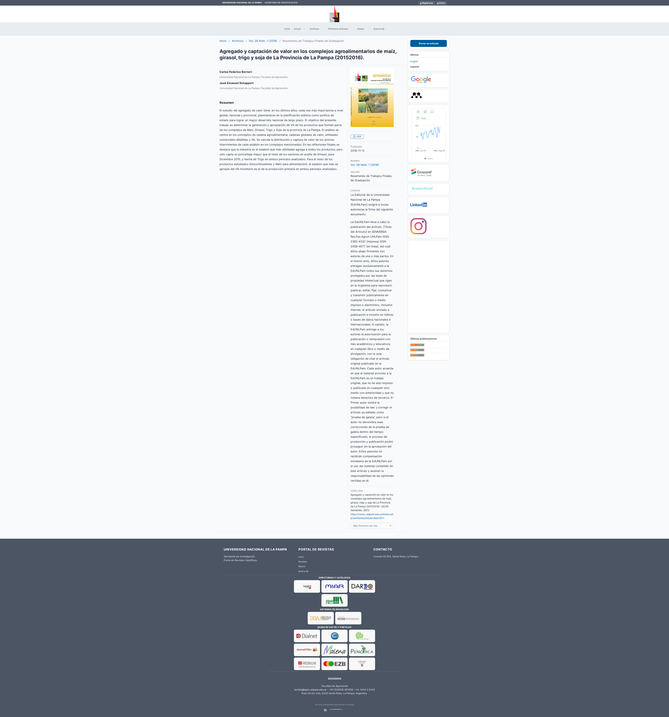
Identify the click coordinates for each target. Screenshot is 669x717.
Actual (297, 28)
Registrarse (427, 3)
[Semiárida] (334, 14)
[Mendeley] (416, 98)
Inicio (287, 28)
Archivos (314, 28)
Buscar (301, 566)
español (414, 66)
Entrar (442, 3)
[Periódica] (362, 650)
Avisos (360, 28)
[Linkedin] (419, 209)
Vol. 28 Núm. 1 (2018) (263, 41)
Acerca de (379, 28)
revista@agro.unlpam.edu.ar (310, 689)
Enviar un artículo (429, 43)
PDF (358, 136)
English (414, 61)
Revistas (302, 561)
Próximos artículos (338, 28)
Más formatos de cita (365, 525)
